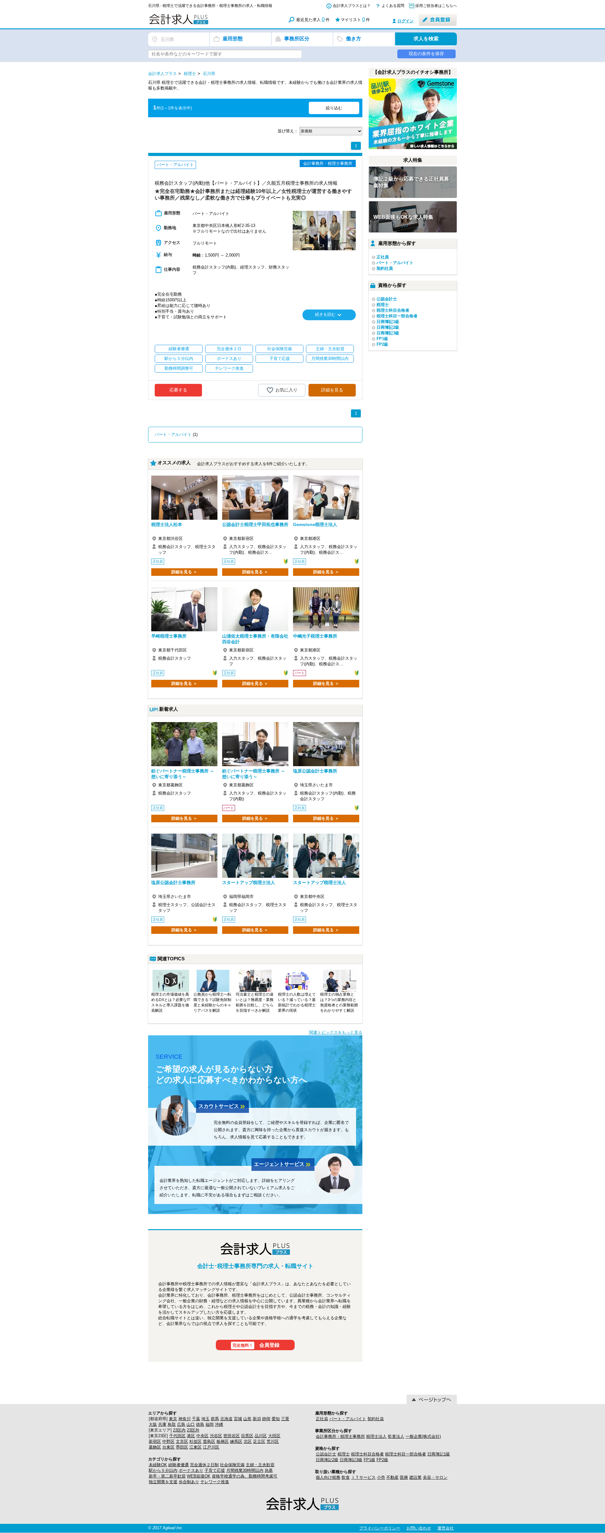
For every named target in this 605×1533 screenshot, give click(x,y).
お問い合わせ (418, 1528)
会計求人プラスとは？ (352, 5)
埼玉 (205, 1418)
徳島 (200, 1424)
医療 (404, 1477)
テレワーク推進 (214, 1481)
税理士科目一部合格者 (397, 316)
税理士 (383, 304)
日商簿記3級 (388, 333)
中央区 (202, 1435)
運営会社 (445, 1528)
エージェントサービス (283, 1164)
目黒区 (247, 1435)
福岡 (209, 1424)
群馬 (215, 1418)
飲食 (346, 1477)
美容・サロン (435, 1477)
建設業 (415, 1477)
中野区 (168, 1441)
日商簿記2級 (388, 327)
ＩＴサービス (363, 1477)
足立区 (259, 1441)
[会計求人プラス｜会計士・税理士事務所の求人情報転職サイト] (201, 23)
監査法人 (396, 1436)
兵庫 (162, 1424)
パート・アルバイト (173, 434)
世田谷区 (231, 1435)
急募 (269, 1470)
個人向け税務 (328, 1477)
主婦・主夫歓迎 (260, 1464)
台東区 (168, 1447)
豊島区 (209, 1441)
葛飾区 (155, 1447)
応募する (178, 389)
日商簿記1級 (388, 321)
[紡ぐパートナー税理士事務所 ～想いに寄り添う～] (184, 744)
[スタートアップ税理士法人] (255, 856)
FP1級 (382, 338)
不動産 (392, 1477)
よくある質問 (393, 5)
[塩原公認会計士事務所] (326, 744)
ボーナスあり (191, 1470)
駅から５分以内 (163, 1470)
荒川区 (273, 1441)
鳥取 (172, 1424)
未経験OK (158, 1464)
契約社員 (385, 268)
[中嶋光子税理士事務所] (326, 609)
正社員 (383, 257)
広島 (181, 1424)
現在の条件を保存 (426, 53)
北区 (248, 1441)
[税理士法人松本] (184, 498)
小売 (381, 1477)
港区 (191, 1435)
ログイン (405, 21)
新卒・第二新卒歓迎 (167, 1476)
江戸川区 (211, 1447)
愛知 (276, 1418)
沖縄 (219, 1424)
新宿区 (155, 1441)
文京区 (182, 1441)
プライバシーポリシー (379, 1528)
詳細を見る (332, 389)
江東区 (195, 1447)
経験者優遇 (178, 1464)
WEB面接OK (198, 1476)
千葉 (196, 1418)
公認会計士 (387, 299)
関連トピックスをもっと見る (335, 1032)
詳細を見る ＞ (184, 572)
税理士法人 (376, 1436)
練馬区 (236, 1441)
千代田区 (177, 1435)
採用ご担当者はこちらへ (436, 5)
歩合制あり (189, 1481)
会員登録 (256, 1345)
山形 (247, 1418)
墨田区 (182, 1447)
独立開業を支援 (163, 1481)
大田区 (274, 1435)
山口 (191, 1424)
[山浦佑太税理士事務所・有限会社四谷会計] (255, 609)
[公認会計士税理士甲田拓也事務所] (255, 498)
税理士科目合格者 (393, 310)
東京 (173, 1418)
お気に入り (286, 389)
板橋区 (222, 1441)
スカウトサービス (222, 1106)
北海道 (226, 1418)
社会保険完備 (232, 1464)
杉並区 (195, 1441)
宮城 (238, 1418)
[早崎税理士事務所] (184, 609)
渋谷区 (216, 1435)
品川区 (261, 1435)
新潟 (257, 1418)
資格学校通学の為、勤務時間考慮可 (244, 1476)
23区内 (179, 1430)
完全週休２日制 (204, 1464)
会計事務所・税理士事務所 (340, 1436)
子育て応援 (215, 1470)
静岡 (266, 1418)
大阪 (153, 1424)
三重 (285, 1418)
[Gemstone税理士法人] (326, 498)
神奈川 (184, 1418)
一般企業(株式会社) (423, 1436)
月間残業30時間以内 (244, 1470)
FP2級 (382, 344)
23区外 (193, 1430)
